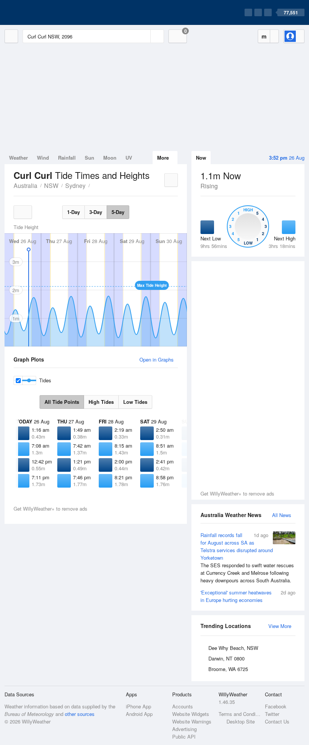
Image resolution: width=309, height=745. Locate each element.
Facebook (275, 706)
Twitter (272, 713)
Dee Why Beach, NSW (233, 647)
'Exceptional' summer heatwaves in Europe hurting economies (247, 596)
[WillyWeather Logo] (40, 12)
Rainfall (67, 157)
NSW (51, 185)
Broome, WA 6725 (228, 669)
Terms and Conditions (239, 713)
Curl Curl (94, 185)
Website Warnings (191, 721)
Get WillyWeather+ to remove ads (237, 493)
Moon (109, 157)
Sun (89, 157)
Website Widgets (190, 713)
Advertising (184, 729)
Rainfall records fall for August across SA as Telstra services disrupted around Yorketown (247, 557)
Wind (43, 157)
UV (128, 157)
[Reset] (144, 36)
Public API (184, 736)
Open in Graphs (156, 359)
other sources (80, 713)
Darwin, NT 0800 (226, 658)
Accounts (182, 706)
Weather (18, 157)
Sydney (75, 185)
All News (281, 515)
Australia (25, 185)
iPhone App (138, 706)
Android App (139, 713)
